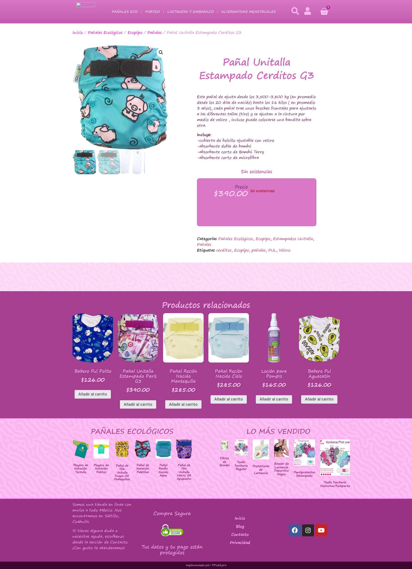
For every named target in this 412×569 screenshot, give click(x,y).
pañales (259, 250)
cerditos (224, 250)
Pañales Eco (125, 12)
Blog (240, 526)
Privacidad (240, 542)
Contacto (240, 534)
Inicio (77, 32)
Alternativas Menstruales (248, 12)
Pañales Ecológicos (105, 32)
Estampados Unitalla (293, 238)
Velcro (284, 250)
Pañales (154, 32)
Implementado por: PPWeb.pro (206, 565)
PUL (272, 250)
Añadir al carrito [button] (92, 394)
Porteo (152, 12)
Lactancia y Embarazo (190, 12)
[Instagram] (308, 530)
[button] (161, 52)
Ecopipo (135, 32)
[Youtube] (321, 530)
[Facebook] (295, 530)
